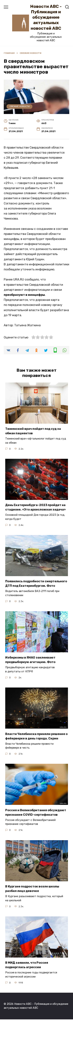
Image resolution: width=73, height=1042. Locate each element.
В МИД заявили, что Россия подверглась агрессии (26, 965)
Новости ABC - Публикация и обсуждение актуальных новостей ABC (46, 17)
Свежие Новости (20, 106)
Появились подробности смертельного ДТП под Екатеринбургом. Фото (36, 583)
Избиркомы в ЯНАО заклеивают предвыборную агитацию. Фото (30, 660)
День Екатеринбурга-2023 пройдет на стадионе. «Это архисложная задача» (35, 507)
